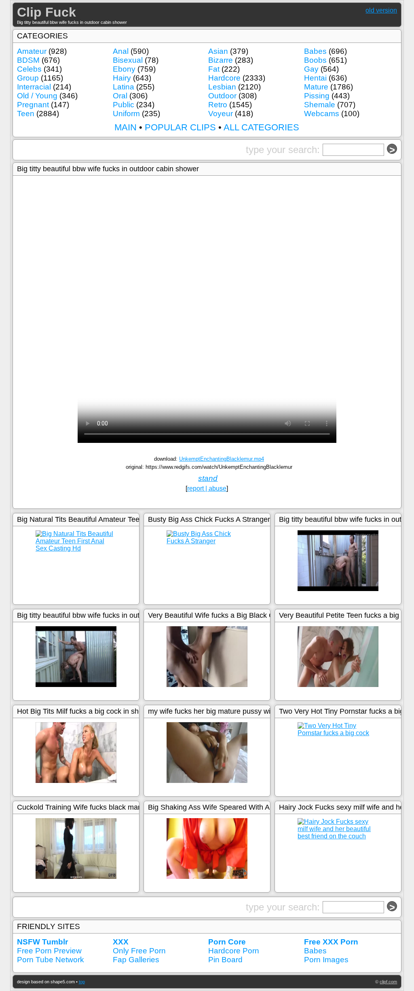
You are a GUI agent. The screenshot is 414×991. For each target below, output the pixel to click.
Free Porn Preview (49, 950)
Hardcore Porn (233, 950)
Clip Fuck (46, 12)
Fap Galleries (136, 959)
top (82, 981)
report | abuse (206, 488)
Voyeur (220, 113)
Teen (25, 113)
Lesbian (222, 87)
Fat (214, 69)
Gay (311, 69)
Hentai (315, 78)
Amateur (31, 51)
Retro (217, 104)
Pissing (317, 95)
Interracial (34, 87)
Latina (123, 87)
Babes (315, 51)
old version (381, 10)
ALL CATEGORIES (261, 127)
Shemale (319, 104)
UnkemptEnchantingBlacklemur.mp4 (221, 459)
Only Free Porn (139, 950)
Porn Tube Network (50, 959)
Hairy (122, 78)
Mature (316, 87)
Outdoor (222, 95)
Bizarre (220, 60)
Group (28, 78)
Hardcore (224, 78)
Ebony (124, 69)
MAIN (125, 127)
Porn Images (326, 959)
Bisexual (128, 60)
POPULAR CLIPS (180, 127)
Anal (121, 51)
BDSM (28, 60)
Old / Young (37, 95)
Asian (218, 51)
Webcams (321, 113)
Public (123, 104)
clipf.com (388, 981)
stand (208, 478)
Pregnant (33, 104)
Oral (120, 95)
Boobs (315, 60)
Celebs (29, 69)
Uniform (126, 113)
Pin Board (225, 959)
